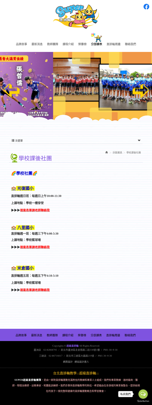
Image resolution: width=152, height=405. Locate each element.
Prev (11, 90)
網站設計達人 (82, 361)
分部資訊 (117, 152)
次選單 (18, 140)
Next (140, 90)
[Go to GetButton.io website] (143, 401)
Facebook (146, 7)
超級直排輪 (76, 16)
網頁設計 (68, 361)
